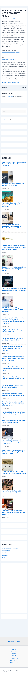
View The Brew (5, 558)
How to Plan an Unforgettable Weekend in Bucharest (11, 492)
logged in (10, 96)
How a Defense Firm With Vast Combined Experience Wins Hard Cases (13, 368)
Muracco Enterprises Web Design (10, 548)
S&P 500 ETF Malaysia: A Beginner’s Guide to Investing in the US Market (14, 289)
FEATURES (14, 651)
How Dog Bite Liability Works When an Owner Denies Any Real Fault (13, 413)
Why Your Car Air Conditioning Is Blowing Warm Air (13, 330)
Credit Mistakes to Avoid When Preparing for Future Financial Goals (14, 472)
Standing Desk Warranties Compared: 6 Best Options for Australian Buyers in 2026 (12, 226)
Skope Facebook (6, 550)
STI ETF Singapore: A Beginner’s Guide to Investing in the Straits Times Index (12, 309)
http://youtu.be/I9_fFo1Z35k (9, 59)
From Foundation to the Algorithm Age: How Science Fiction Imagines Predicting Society (13, 403)
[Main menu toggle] (25, 3)
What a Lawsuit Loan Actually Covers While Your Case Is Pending (13, 378)
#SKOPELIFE (14, 657)
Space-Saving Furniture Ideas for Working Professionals (13, 184)
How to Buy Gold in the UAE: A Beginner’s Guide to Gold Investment (12, 204)
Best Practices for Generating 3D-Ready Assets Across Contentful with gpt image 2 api (13, 358)
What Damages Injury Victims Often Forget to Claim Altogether (13, 421)
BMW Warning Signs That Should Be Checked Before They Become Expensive (14, 163)
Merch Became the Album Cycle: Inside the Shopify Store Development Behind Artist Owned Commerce (13, 320)
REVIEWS (14, 655)
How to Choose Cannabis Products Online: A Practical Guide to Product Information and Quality (14, 247)
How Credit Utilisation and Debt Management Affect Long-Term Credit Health (12, 441)
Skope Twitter (5, 555)
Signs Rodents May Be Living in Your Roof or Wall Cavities (12, 339)
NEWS (14, 653)
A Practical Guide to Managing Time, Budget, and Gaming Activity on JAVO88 (13, 512)
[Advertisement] (14, 587)
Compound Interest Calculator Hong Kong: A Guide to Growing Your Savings (14, 268)
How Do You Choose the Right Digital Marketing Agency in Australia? (12, 348)
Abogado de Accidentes (14, 641)
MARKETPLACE (14, 659)
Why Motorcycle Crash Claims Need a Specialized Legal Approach (13, 394)
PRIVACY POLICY (14, 662)
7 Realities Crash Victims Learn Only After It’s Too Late (12, 386)
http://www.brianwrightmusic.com (10, 82)
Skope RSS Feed (6, 553)
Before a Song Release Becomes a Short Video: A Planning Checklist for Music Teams (13, 451)
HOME (14, 650)
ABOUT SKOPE (14, 660)
